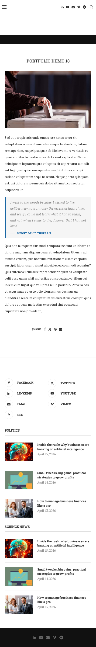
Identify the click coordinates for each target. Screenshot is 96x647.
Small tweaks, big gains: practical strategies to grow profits (61, 475)
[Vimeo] (78, 7)
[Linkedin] (62, 7)
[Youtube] (67, 7)
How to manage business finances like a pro (61, 503)
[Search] (91, 7)
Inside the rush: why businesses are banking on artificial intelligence (63, 447)
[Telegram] (84, 7)
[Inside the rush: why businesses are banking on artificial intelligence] (19, 452)
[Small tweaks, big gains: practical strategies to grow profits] (19, 480)
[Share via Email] (60, 329)
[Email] (73, 7)
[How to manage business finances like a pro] (19, 508)
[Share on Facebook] (45, 329)
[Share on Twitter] (49, 329)
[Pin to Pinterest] (55, 329)
